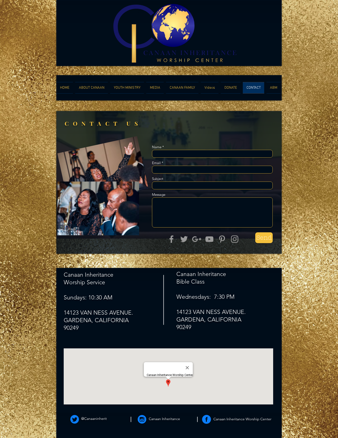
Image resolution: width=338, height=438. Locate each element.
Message (158, 194)
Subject (157, 178)
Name (156, 147)
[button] (91, 88)
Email (156, 163)
